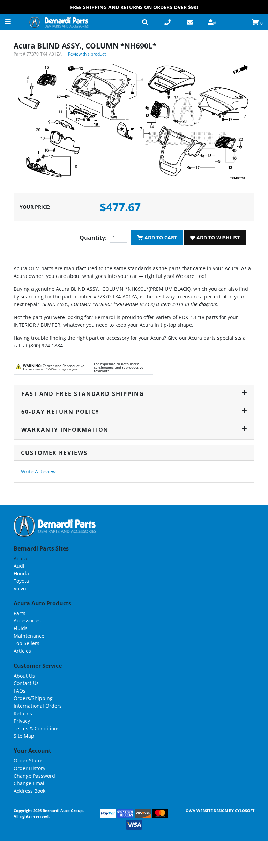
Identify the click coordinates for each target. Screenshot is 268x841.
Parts (19, 613)
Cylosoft (244, 810)
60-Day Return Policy (60, 411)
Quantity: (93, 238)
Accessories (27, 620)
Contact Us (26, 683)
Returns (23, 713)
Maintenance (29, 636)
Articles (22, 651)
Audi (19, 565)
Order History (29, 768)
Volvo (20, 588)
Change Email (30, 783)
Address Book (29, 791)
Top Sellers (26, 643)
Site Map (24, 735)
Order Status (29, 760)
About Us (24, 675)
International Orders (38, 705)
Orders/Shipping (33, 698)
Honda (21, 573)
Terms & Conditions (37, 728)
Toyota (21, 580)
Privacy (22, 720)
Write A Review (38, 471)
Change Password (34, 776)
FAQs (19, 690)
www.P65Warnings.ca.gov (56, 369)
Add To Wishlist (217, 237)
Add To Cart (160, 237)
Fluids (21, 628)
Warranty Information (65, 430)
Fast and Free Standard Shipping (82, 394)
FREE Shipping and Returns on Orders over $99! (134, 7)
